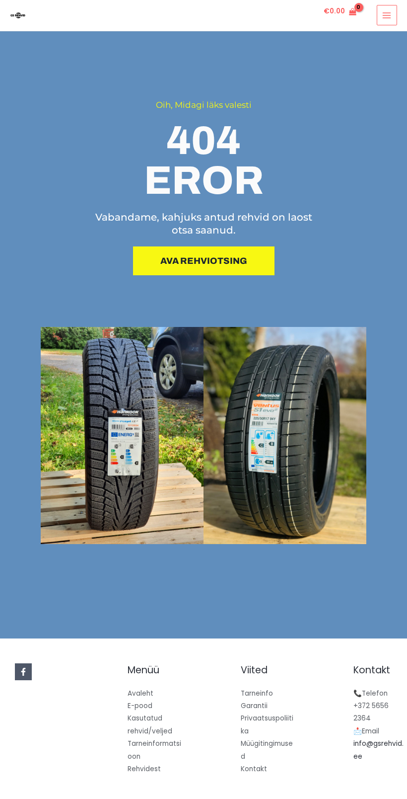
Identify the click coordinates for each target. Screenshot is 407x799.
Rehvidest (144, 769)
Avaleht (140, 693)
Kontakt (254, 769)
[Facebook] (23, 671)
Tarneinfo (257, 693)
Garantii (254, 706)
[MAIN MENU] (387, 15)
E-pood (140, 706)
